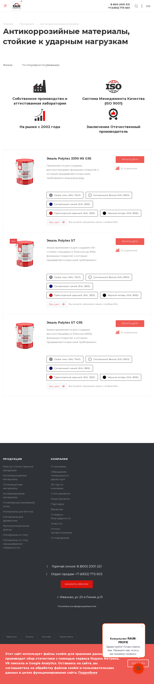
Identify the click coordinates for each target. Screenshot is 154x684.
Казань (29, 636)
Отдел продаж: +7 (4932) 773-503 (76, 574)
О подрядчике (60, 537)
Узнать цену (130, 159)
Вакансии (57, 509)
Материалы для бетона (18, 511)
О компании (58, 466)
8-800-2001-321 (120, 4)
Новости (56, 523)
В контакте (55, 616)
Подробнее (87, 672)
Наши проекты (60, 498)
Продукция (12, 458)
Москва (46, 636)
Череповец (66, 636)
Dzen (91, 616)
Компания (59, 458)
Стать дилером (60, 493)
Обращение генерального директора (60, 475)
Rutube (71, 616)
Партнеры (57, 503)
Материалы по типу (15, 534)
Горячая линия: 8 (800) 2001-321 (77, 566)
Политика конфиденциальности (77, 606)
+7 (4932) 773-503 (119, 7)
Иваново (11, 636)
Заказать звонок (77, 584)
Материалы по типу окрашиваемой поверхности (15, 544)
